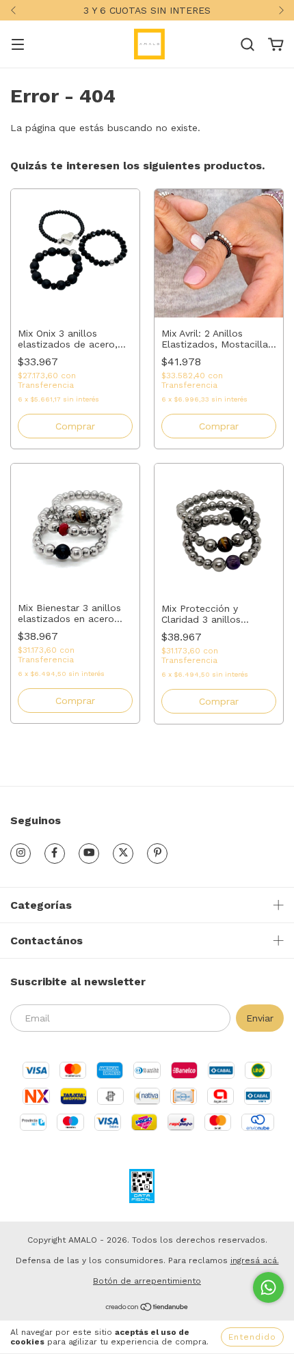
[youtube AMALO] (89, 853)
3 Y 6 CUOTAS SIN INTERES (147, 10)
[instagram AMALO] (20, 853)
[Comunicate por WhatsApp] (268, 1287)
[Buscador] (247, 45)
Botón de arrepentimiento (147, 1281)
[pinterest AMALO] (157, 853)
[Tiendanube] (147, 1308)
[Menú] (18, 45)
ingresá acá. (254, 1260)
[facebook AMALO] (54, 853)
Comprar (75, 426)
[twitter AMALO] (123, 853)
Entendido (252, 1337)
